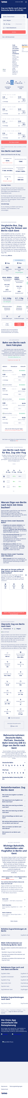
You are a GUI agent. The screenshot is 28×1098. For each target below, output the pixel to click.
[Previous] (4, 471)
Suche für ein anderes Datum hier (14, 430)
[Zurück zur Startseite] (4, 2)
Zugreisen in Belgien (15, 1010)
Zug (7, 1010)
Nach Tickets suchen (7, 162)
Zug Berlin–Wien (5, 973)
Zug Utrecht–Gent (6, 1003)
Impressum (4, 1086)
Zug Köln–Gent (5, 986)
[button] (8, 24)
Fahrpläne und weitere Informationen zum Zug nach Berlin (13, 955)
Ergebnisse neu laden (13, 360)
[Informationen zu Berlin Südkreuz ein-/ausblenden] (25, 914)
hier (17, 440)
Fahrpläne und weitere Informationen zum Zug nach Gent (13, 959)
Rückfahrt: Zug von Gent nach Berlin (11, 952)
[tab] (8, 87)
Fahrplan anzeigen (7, 181)
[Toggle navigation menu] (26, 2)
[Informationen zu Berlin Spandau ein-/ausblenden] (25, 906)
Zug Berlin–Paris (5, 935)
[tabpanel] (14, 603)
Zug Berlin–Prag (5, 980)
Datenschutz (4, 1089)
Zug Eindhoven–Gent (6, 989)
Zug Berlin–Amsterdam (7, 977)
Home (2, 1010)
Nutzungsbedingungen (16, 1086)
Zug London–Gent (6, 983)
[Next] (24, 82)
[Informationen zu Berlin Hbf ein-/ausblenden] (25, 900)
